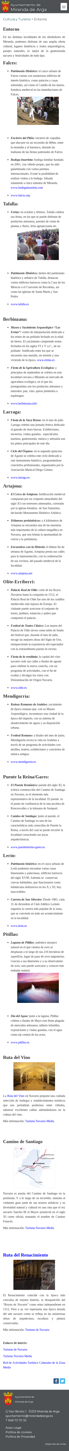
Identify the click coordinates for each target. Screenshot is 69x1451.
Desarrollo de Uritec (55, 1444)
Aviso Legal (13, 1427)
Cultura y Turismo (17, 19)
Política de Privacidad (20, 1436)
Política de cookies (19, 1432)
